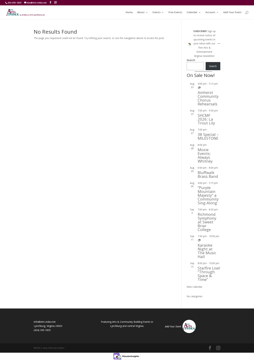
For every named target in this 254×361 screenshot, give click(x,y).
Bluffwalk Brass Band (208, 174)
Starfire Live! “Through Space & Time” (209, 273)
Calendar (192, 12)
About (141, 12)
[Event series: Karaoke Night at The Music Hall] (199, 240)
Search (191, 60)
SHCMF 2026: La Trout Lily (206, 119)
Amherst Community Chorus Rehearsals (208, 98)
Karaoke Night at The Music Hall (207, 250)
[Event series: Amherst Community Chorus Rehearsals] (199, 87)
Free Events (175, 12)
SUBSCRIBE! (200, 31)
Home (129, 12)
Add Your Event (232, 12)
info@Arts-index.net (45, 321)
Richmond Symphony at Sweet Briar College (207, 222)
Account (210, 12)
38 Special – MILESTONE (208, 136)
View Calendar (194, 286)
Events (157, 12)
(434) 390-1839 (42, 330)
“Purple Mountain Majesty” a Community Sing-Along (208, 195)
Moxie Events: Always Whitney (205, 155)
